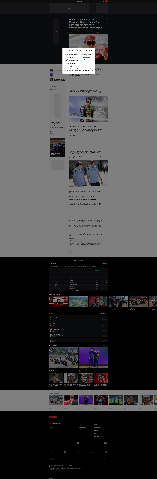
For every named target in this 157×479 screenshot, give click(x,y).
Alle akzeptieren (71, 57)
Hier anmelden (86, 59)
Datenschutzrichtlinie (77, 72)
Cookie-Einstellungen (88, 72)
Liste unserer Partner (87, 70)
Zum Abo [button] (86, 57)
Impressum (67, 72)
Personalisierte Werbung (71, 63)
